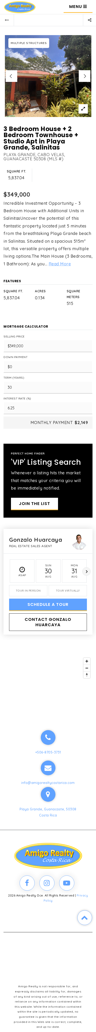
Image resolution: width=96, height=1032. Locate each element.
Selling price (14, 336)
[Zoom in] (86, 661)
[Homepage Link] (19, 6)
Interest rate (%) (17, 398)
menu (76, 6)
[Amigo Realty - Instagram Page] (47, 883)
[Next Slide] (84, 76)
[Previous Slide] (11, 76)
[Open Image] (48, 76)
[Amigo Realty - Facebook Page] (27, 883)
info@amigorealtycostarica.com (48, 783)
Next (86, 571)
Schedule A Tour (48, 604)
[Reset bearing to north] (86, 674)
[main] (48, 357)
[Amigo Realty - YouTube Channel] (66, 883)
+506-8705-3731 (48, 752)
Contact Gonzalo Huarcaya (48, 622)
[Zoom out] (86, 668)
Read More (60, 264)
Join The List (34, 503)
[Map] (48, 682)
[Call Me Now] (48, 737)
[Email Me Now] (48, 768)
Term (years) (13, 377)
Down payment (15, 357)
